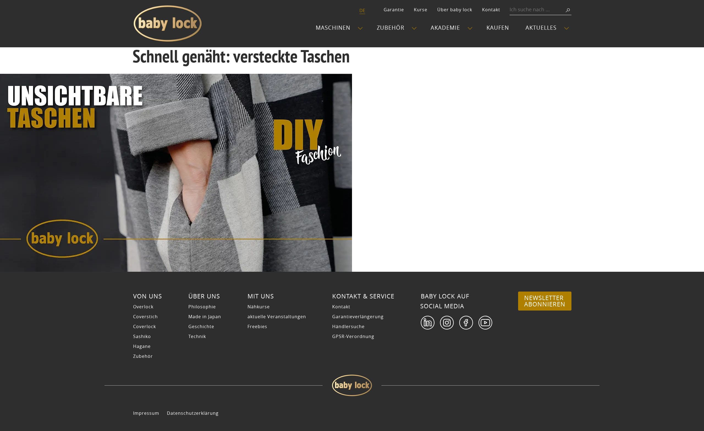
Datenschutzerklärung (193, 413)
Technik (197, 336)
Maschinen (333, 27)
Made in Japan (204, 317)
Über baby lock (454, 10)
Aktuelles (541, 27)
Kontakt (491, 10)
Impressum (146, 413)
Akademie (445, 27)
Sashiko (142, 336)
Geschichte (201, 326)
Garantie (394, 10)
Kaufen (497, 27)
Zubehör (390, 27)
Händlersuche (348, 326)
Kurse (420, 10)
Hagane (142, 346)
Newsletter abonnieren (544, 301)
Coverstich (145, 317)
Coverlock (144, 326)
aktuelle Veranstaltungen (277, 317)
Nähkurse (259, 307)
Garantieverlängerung (358, 317)
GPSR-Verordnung (353, 336)
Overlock (143, 307)
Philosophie (202, 307)
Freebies (257, 326)
